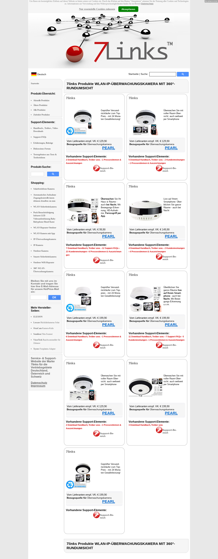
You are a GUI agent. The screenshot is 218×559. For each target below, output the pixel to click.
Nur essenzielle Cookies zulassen (97, 9)
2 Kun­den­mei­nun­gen (175, 160)
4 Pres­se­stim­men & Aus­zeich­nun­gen (148, 251)
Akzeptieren (128, 9)
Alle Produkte (39, 110)
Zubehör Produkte (41, 115)
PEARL (108, 148)
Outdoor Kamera (40, 251)
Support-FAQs (39, 137)
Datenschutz (147, 4)
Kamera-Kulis (43, 328)
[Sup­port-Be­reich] (96, 170)
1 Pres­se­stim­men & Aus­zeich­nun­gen (148, 163)
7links (70, 98)
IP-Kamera (38, 245)
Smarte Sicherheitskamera (44, 257)
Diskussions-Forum (42, 149)
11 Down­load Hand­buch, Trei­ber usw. (146, 336)
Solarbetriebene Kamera (43, 189)
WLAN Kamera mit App (44, 233)
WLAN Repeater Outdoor (44, 227)
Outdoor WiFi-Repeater (43, 262)
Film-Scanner (43, 334)
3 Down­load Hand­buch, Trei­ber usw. (146, 425)
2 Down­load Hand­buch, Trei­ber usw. (83, 160)
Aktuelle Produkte (41, 100)
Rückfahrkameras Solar (46, 322)
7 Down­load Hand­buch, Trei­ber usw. (83, 248)
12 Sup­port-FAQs (110, 248)
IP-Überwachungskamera (44, 239)
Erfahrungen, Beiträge (43, 143)
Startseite (133, 74)
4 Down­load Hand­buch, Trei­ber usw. (146, 248)
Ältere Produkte (40, 105)
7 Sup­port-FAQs (173, 336)
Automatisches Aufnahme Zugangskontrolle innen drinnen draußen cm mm (44, 198)
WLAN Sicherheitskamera (45, 207)
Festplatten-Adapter (44, 349)
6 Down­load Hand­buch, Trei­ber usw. (83, 336)
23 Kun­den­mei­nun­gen (76, 251)
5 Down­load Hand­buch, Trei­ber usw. (146, 160)
